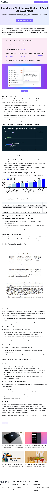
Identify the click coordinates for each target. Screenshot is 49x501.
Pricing (13, 487)
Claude (8, 56)
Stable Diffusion (28, 56)
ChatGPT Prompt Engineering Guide (41, 487)
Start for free (24, 91)
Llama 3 (40, 55)
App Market (14, 486)
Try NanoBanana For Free (41, 1)
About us (19, 487)
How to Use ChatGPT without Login (40, 489)
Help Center (20, 486)
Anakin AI (22, 49)
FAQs (13, 489)
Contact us (19, 489)
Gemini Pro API (36, 484)
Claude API (25, 487)
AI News (5, 423)
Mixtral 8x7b (35, 490)
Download (14, 484)
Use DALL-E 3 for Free (38, 486)
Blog (18, 484)
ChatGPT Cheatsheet (27, 486)
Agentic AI (25, 484)
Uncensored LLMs (19, 56)
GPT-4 (12, 56)
